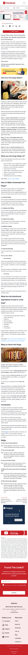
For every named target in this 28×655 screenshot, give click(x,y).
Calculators (18, 638)
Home (16, 621)
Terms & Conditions (14, 648)
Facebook (7, 621)
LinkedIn (6, 633)
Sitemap (14, 653)
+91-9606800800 (14, 612)
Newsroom (18, 628)
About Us (17, 624)
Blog (16, 635)
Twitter (6, 625)
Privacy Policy (14, 651)
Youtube (6, 637)
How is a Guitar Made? (13, 178)
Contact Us (18, 641)
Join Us (17, 631)
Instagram (7, 629)
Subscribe (14, 592)
